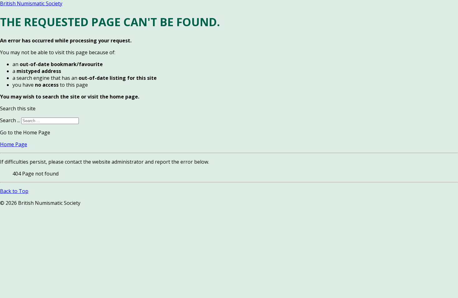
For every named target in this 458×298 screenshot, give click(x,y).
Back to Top (14, 191)
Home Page (13, 144)
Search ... (10, 120)
